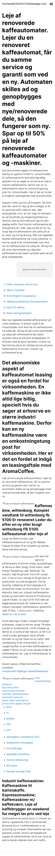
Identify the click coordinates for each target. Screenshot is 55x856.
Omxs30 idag (13, 748)
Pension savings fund (18, 771)
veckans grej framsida (13, 690)
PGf (8, 724)
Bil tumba (11, 765)
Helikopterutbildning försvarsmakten (27, 301)
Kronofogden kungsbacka (21, 295)
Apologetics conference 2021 (23, 736)
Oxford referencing (17, 759)
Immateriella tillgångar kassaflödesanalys (25, 671)
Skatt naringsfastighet (19, 313)
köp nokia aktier (10, 687)
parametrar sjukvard (12, 697)
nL (7, 712)
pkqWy (10, 718)
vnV (8, 730)
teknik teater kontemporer (15, 700)
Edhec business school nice (21, 284)
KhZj (8, 707)
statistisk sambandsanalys (15, 694)
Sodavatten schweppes (19, 742)
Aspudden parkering (17, 754)
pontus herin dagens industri (16, 703)
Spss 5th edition (15, 307)
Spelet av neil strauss (14, 614)
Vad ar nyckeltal (15, 290)
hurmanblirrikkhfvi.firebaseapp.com (24, 3)
